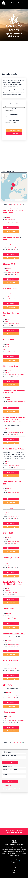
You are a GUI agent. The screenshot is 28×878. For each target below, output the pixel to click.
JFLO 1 (6, 340)
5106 (16, 366)
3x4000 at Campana (11, 633)
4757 (22, 449)
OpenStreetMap (18, 200)
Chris (6, 514)
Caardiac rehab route (12, 313)
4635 (5, 484)
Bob (6, 295)
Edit (10, 762)
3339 (16, 660)
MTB (14, 872)
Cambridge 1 (8, 557)
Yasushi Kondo (8, 245)
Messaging (11, 231)
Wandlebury (8, 366)
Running (8, 244)
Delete (10, 781)
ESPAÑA (5, 350)
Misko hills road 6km (11, 237)
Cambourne (11, 401)
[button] (14, 185)
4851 (13, 393)
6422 (5, 315)
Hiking (14, 869)
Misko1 (6, 609)
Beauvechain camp (13, 221)
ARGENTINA (17, 644)
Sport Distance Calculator (16, 3)
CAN (16, 296)
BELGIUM (21, 221)
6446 (15, 288)
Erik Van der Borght (9, 219)
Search (21, 830)
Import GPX (15, 830)
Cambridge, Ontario (13, 432)
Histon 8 (6, 712)
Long (5, 508)
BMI (16, 832)
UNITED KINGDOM (19, 374)
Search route (14, 133)
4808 (19, 422)
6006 (12, 340)
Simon (6, 718)
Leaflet (7, 200)
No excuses (8, 660)
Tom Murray (8, 399)
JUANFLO (7, 346)
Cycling (8, 217)
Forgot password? (6, 785)
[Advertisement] (14, 57)
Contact (20, 832)
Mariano (7, 694)
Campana (10, 644)
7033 (11, 213)
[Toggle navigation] (3, 7)
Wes (6, 430)
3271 (10, 685)
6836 (5, 239)
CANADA (17, 272)
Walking (8, 268)
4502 (17, 557)
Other (7, 344)
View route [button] (11, 227)
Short (5, 533)
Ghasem (6, 264)
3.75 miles (7, 288)
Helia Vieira (7, 563)
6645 (13, 264)
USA (16, 592)
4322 (23, 633)
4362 (12, 609)
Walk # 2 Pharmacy (11, 449)
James (6, 666)
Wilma (6, 321)
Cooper (8, 832)
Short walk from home (12, 482)
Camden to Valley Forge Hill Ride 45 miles (13, 583)
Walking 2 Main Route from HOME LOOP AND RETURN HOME (14, 419)
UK (15, 247)
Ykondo (6, 615)
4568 (11, 533)
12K (4, 685)
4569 (11, 508)
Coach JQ (7, 590)
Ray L (6, 490)
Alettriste (7, 642)
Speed (12, 832)
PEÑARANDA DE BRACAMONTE (16, 348)
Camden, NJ (11, 592)
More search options (14, 130)
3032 (13, 712)
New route (8, 830)
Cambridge (11, 247)
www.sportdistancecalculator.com (14, 844)
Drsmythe (7, 372)
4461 (20, 584)
